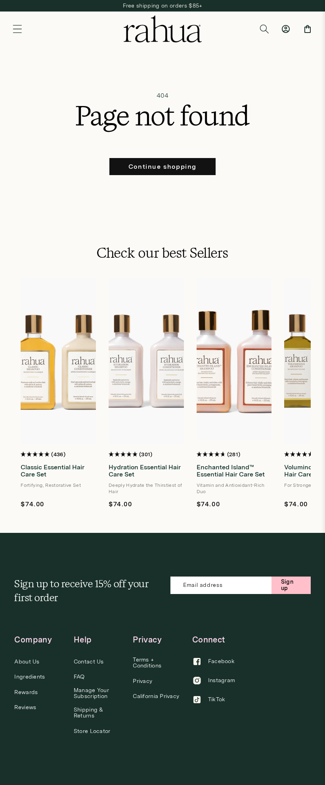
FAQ (79, 677)
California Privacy (156, 696)
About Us (26, 662)
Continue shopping (162, 166)
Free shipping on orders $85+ (163, 5)
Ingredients (29, 677)
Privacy (142, 681)
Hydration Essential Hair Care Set (145, 470)
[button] (17, 29)
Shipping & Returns (88, 713)
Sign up (287, 585)
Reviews (25, 707)
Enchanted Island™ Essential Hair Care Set (231, 470)
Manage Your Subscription (91, 693)
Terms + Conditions (147, 663)
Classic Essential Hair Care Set (52, 470)
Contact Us (89, 662)
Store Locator (92, 731)
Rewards (26, 692)
